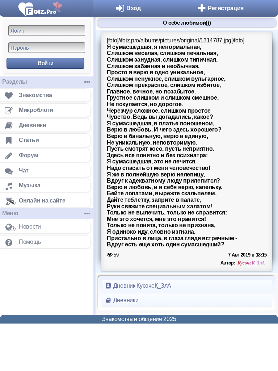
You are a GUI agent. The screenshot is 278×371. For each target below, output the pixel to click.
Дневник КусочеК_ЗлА (141, 286)
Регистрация (226, 8)
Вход (133, 8)
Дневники (125, 300)
